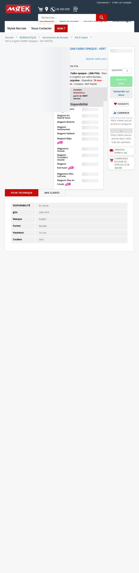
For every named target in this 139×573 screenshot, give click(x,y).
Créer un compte (121, 2)
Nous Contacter (41, 28)
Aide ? (61, 28)
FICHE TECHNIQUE (21, 192)
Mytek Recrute (16, 28)
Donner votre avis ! (96, 58)
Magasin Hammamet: (63, 128)
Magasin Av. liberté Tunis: (64, 116)
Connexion (103, 2)
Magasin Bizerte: (66, 121)
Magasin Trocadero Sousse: (62, 157)
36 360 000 (62, 9)
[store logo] (20, 9)
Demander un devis (121, 93)
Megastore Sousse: (62, 149)
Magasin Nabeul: (66, 133)
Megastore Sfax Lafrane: (65, 175)
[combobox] (72, 17)
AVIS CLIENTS (51, 192)
